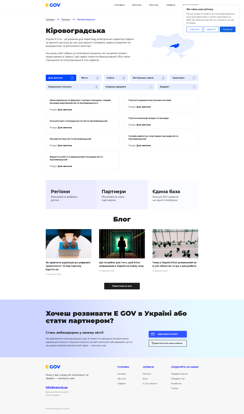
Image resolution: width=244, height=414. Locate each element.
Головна (50, 19)
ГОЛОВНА (119, 5)
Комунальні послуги (72, 87)
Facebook (176, 383)
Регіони (66, 19)
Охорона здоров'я (128, 87)
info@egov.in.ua (57, 387)
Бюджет (177, 87)
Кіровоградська (86, 19)
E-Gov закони (150, 383)
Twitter (174, 388)
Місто (89, 78)
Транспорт (183, 78)
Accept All (227, 29)
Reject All (211, 29)
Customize (194, 29)
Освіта (115, 78)
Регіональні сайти (148, 78)
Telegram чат (178, 379)
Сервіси (121, 383)
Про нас (154, 5)
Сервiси (170, 5)
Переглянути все (122, 286)
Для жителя (60, 78)
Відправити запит (168, 334)
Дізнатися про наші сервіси (167, 343)
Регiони (136, 5)
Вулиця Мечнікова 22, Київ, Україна (57, 393)
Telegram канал (179, 374)
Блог (145, 379)
